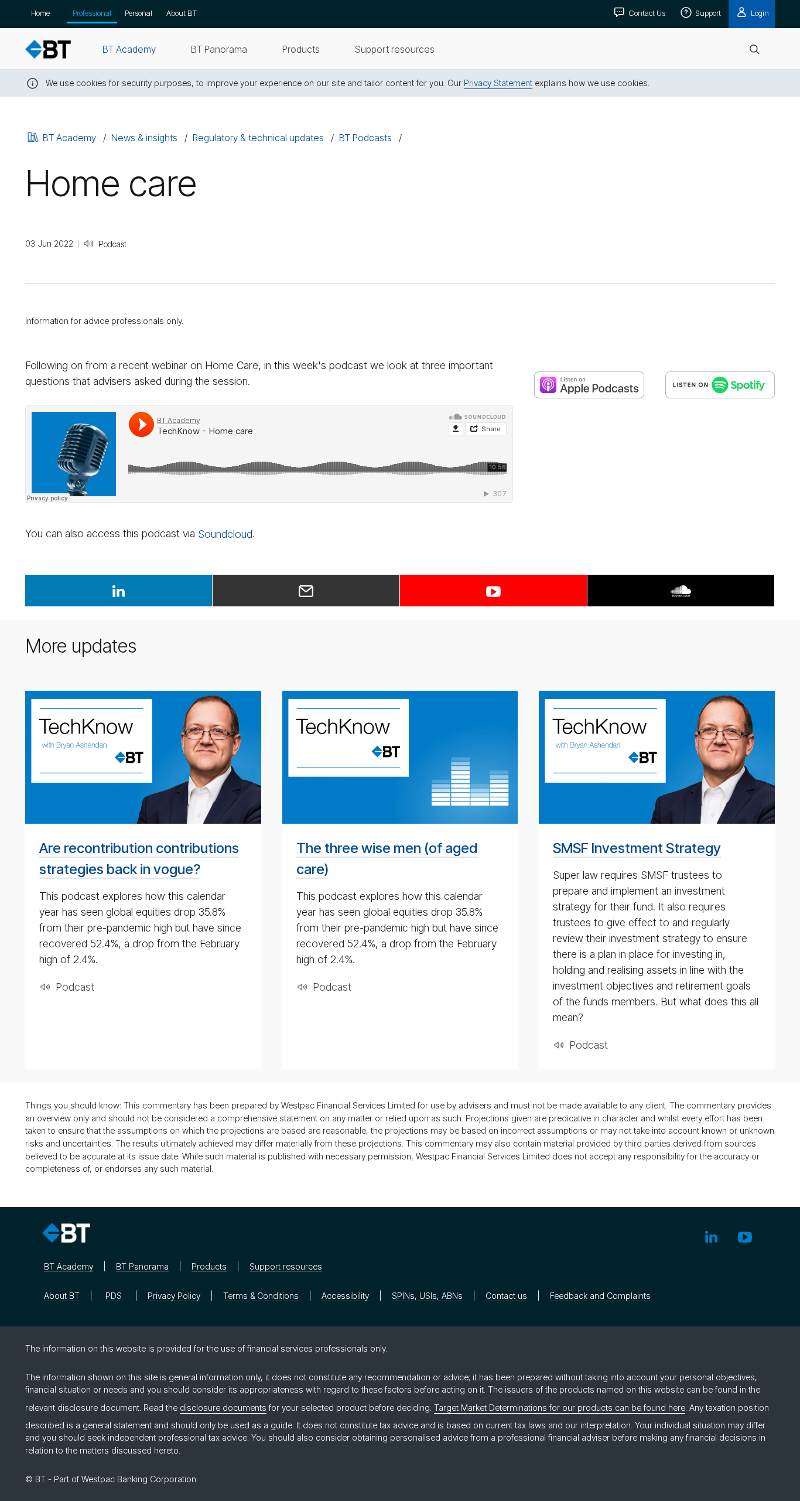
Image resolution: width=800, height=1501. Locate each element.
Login (759, 13)
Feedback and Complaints (600, 1296)
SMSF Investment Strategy (637, 848)
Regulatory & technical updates (258, 138)
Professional (92, 13)
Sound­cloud (225, 534)
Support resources (285, 1266)
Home (40, 13)
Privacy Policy (174, 1296)
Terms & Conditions (261, 1296)
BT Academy (69, 138)
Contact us (506, 1296)
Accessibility (345, 1296)
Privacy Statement (498, 83)
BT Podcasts (365, 138)
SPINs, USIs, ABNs (427, 1296)
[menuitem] (129, 49)
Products (209, 1266)
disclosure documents (223, 1408)
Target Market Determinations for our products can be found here (559, 1408)
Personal (138, 13)
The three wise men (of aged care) (386, 859)
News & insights (144, 138)
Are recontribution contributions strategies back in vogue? (139, 859)
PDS (113, 1296)
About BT (181, 13)
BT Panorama (142, 1266)
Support (707, 13)
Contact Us (646, 13)
